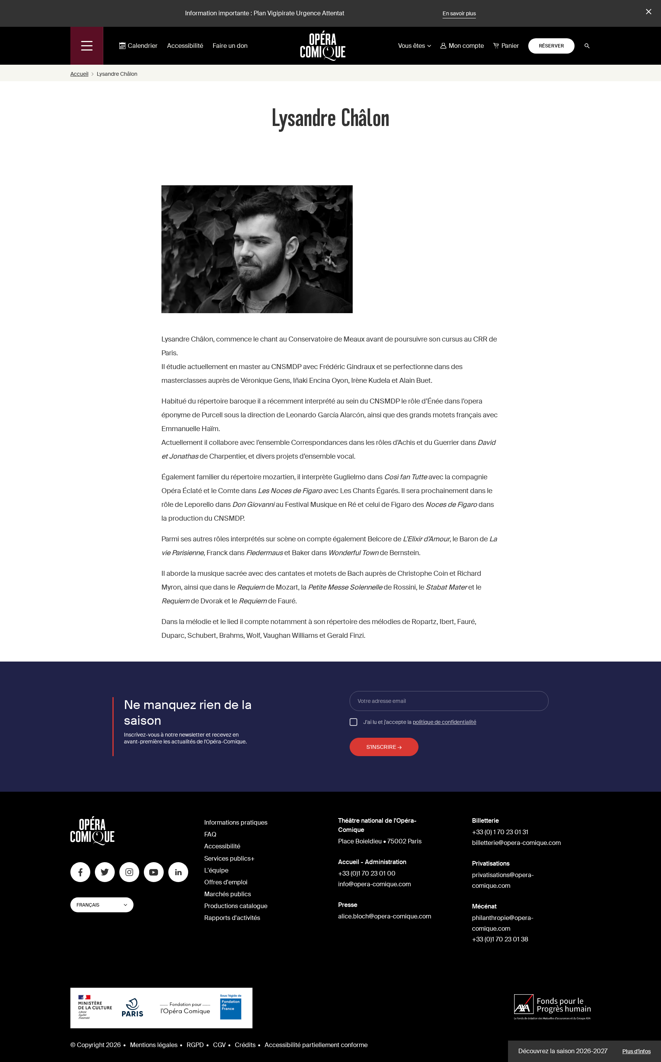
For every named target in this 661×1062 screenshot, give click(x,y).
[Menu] (86, 46)
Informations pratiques (235, 823)
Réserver (551, 46)
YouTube (154, 872)
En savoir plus (459, 13)
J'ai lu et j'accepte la (419, 722)
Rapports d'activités (232, 918)
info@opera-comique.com (374, 884)
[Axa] (552, 1007)
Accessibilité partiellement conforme (316, 1045)
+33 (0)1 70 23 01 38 (500, 939)
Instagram (129, 872)
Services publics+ (229, 859)
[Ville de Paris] (132, 1008)
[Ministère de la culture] (95, 1008)
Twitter (105, 872)
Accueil (79, 73)
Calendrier (143, 46)
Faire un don (230, 46)
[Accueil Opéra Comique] (322, 45)
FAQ (210, 834)
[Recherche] (587, 45)
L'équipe (216, 870)
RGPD (195, 1045)
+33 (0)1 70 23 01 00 (367, 873)
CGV (219, 1045)
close (647, 12)
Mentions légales (153, 1045)
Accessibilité (185, 46)
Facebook (80, 872)
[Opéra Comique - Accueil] (92, 843)
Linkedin (178, 872)
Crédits (245, 1045)
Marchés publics (227, 894)
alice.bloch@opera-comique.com (384, 916)
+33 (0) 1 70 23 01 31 (500, 832)
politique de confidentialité (444, 722)
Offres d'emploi (225, 882)
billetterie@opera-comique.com (516, 843)
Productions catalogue (235, 906)
